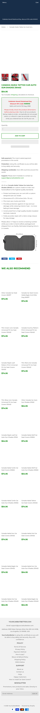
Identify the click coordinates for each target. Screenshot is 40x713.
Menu (4, 2)
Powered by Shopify (28, 706)
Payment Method (20, 652)
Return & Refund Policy (20, 657)
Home (3, 27)
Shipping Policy (20, 659)
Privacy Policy (20, 649)
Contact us (20, 672)
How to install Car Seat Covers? (20, 679)
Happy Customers (20, 677)
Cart (37, 2)
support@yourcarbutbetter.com (12, 178)
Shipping (14, 95)
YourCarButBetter (14, 706)
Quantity (4, 125)
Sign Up (34, 693)
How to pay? (20, 654)
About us (20, 669)
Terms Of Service (20, 647)
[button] (20, 142)
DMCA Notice (20, 662)
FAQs (20, 674)
